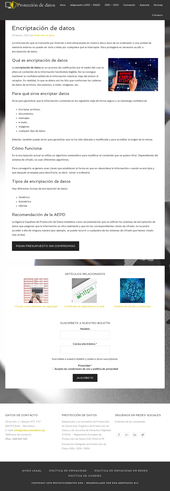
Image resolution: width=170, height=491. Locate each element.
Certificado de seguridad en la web (84, 306)
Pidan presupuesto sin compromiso (45, 246)
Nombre (85, 329)
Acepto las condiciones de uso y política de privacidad (86, 369)
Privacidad (85, 365)
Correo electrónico (85, 344)
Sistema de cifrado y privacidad (132, 306)
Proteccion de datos (30, 5)
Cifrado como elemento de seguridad (36, 306)
